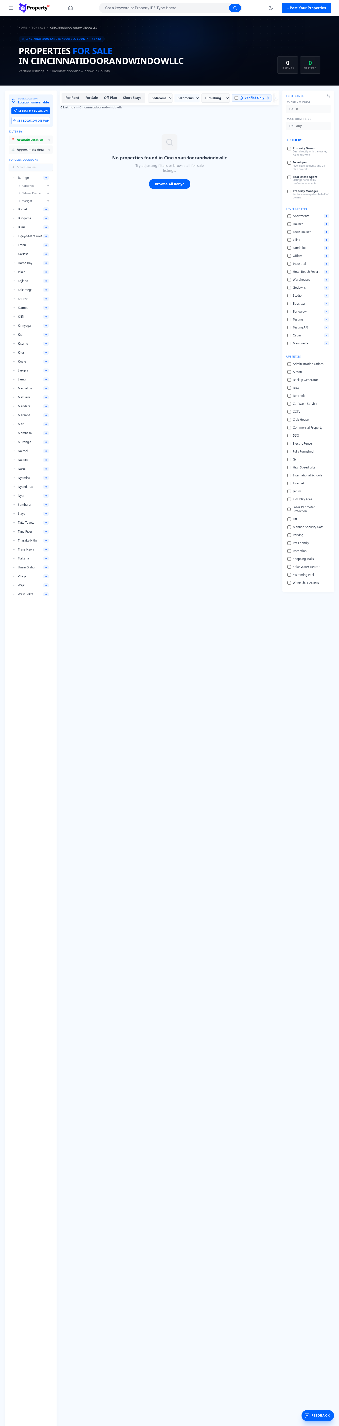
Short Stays (132, 97)
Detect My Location (33, 110)
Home (23, 27)
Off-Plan (110, 97)
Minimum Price (299, 101)
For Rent (72, 97)
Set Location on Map (33, 120)
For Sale (38, 27)
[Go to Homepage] (70, 7)
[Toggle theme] (271, 8)
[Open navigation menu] (11, 8)
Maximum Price (299, 119)
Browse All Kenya (169, 184)
